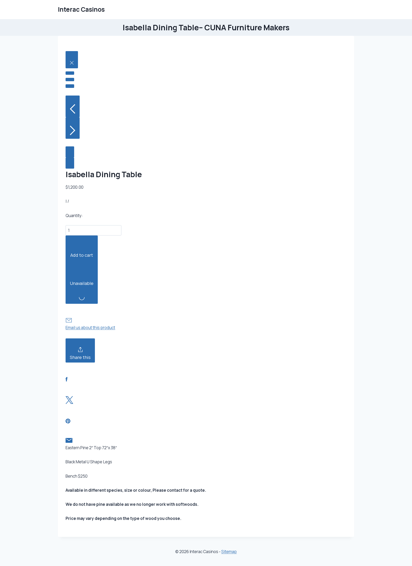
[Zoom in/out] (70, 86)
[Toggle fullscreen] (70, 79)
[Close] (72, 59)
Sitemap (229, 551)
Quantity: (74, 215)
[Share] (70, 73)
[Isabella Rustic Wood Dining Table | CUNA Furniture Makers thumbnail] (70, 151)
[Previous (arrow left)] (73, 106)
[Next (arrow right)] (73, 128)
